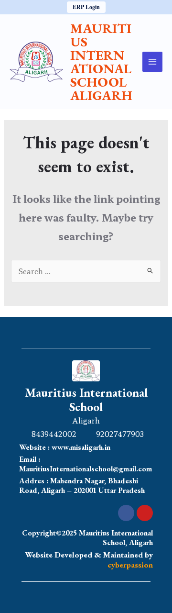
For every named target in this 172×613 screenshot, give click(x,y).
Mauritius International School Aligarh (101, 62)
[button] (86, 7)
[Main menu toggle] (152, 62)
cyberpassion (130, 564)
